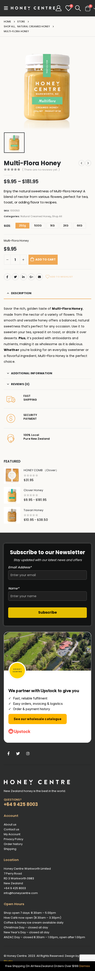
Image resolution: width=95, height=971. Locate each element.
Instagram (28, 753)
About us (10, 824)
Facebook (7, 276)
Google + (31, 276)
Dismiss (84, 966)
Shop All (57, 216)
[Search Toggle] (78, 8)
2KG (65, 225)
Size (7, 226)
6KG (79, 225)
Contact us (11, 829)
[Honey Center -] (33, 8)
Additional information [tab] (31, 373)
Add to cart (45, 259)
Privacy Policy (13, 839)
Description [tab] (21, 293)
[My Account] (58, 8)
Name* (13, 588)
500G (38, 225)
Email (39, 276)
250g (22, 225)
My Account (12, 834)
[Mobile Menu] (7, 8)
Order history (13, 844)
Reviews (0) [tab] (20, 384)
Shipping (10, 849)
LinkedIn (23, 276)
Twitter (15, 276)
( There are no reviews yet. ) (41, 169)
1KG (52, 225)
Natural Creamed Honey (36, 216)
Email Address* (20, 567)
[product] (12, 475)
